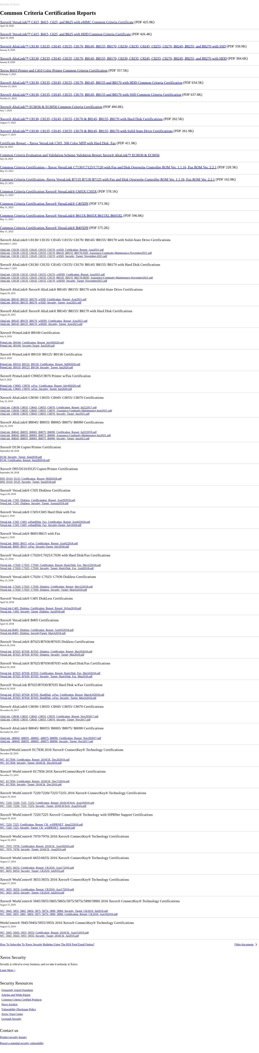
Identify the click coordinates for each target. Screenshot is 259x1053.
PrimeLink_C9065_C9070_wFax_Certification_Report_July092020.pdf (40, 385)
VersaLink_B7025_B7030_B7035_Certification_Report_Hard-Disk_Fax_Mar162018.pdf (50, 673)
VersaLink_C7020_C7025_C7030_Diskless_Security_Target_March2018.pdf (43, 589)
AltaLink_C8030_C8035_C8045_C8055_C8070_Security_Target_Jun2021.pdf (44, 413)
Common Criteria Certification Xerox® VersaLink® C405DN (44, 203)
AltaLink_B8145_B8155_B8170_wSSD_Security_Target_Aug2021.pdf (40, 302)
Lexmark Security (11, 1018)
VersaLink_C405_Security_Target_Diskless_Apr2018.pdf (32, 611)
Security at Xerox (10, 4)
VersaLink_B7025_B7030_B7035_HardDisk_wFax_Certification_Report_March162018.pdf (52, 694)
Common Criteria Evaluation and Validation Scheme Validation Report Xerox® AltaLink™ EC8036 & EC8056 (79, 155)
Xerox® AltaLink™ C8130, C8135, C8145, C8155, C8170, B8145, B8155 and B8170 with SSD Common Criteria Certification (90, 94)
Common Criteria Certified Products (21, 999)
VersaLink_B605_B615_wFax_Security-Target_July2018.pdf (34, 546)
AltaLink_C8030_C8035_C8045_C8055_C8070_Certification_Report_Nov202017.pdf (49, 716)
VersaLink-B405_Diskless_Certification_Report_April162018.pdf (36, 630)
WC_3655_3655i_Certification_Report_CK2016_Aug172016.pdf (37, 889)
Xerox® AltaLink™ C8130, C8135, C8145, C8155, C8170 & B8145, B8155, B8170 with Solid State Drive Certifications (86, 131)
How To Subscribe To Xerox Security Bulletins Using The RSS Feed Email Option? (47, 944)
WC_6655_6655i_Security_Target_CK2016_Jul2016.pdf (32, 870)
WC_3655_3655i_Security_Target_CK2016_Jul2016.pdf (32, 892)
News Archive (9, 1004)
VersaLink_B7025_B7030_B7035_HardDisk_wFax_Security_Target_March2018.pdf (48, 697)
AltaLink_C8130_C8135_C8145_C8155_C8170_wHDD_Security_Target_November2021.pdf (53, 280)
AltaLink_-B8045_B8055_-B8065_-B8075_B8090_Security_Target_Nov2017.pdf (46, 741)
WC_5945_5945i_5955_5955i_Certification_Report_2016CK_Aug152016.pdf (44, 932)
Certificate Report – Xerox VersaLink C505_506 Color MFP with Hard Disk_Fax (58, 143)
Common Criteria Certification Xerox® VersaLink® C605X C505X (48, 191)
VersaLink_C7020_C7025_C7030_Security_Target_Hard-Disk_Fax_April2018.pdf (47, 568)
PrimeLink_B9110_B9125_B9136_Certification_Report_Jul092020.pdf (40, 364)
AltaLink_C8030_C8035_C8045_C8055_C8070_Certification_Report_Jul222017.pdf (48, 407)
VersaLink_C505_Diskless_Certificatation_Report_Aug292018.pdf (37, 500)
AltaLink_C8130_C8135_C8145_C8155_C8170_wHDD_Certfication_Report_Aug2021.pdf (52, 274)
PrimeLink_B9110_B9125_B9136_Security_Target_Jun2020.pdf (36, 367)
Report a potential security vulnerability (22, 1043)
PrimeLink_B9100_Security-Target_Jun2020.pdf (27, 345)
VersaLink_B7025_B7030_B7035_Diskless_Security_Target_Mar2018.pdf (42, 654)
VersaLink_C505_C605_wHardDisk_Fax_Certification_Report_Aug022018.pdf (45, 521)
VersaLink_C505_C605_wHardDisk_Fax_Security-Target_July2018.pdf (40, 525)
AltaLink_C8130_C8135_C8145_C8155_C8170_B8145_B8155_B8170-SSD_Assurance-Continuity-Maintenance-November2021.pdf (76, 252)
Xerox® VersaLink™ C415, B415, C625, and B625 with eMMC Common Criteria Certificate (67, 22)
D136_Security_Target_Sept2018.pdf (21, 457)
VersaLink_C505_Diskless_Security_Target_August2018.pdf (34, 503)
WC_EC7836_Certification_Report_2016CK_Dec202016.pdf (34, 759)
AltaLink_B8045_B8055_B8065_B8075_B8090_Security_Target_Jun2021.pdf (44, 438)
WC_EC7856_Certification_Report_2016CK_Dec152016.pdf (34, 781)
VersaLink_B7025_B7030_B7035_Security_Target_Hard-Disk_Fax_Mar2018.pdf (46, 676)
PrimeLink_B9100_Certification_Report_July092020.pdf (32, 342)
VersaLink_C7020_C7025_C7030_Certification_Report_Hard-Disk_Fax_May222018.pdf (50, 565)
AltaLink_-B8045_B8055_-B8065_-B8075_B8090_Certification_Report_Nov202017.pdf (50, 738)
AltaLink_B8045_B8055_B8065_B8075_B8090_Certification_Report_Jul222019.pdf (48, 432)
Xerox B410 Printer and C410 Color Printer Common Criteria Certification (53, 70)
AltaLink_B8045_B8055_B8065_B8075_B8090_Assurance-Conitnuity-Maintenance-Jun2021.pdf (55, 435)
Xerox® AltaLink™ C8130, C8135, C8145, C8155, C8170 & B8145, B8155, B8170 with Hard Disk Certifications (81, 119)
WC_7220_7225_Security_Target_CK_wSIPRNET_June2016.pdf (37, 827)
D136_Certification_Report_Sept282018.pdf (25, 460)
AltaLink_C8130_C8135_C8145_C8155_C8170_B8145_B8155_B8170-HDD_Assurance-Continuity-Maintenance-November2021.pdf (76, 277)
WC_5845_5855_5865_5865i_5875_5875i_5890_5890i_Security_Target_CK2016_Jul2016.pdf (54, 910)
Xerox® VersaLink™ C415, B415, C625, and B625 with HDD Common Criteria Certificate (65, 34)
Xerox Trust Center (12, 1014)
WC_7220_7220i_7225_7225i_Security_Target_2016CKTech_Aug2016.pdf (43, 806)
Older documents (244, 944)
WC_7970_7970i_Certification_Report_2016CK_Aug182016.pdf (37, 846)
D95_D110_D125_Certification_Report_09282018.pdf (30, 478)
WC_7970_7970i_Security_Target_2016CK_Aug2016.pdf (33, 849)
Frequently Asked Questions (17, 990)
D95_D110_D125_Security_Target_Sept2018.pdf (28, 481)
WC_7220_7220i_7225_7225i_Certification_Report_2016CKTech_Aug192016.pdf (47, 802)
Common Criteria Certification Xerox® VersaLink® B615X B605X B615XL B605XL (61, 215)
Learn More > (8, 970)
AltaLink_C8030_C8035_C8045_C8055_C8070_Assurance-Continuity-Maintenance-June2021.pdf (56, 410)
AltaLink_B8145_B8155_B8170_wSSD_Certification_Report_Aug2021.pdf (43, 299)
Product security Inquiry (13, 1037)
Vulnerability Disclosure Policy (18, 1009)
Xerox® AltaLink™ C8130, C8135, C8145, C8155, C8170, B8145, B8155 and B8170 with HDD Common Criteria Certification (91, 82)
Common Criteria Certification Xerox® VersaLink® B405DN (44, 228)
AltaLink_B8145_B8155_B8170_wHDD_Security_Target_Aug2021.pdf (41, 324)
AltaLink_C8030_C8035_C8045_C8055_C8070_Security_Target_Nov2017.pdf (45, 719)
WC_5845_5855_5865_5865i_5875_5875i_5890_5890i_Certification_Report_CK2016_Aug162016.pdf (59, 914)
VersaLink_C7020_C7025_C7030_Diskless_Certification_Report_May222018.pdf (46, 586)
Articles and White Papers (15, 994)
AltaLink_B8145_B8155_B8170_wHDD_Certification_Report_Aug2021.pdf (43, 320)
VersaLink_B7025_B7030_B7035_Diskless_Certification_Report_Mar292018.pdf (46, 651)
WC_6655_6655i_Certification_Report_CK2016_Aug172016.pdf (37, 867)
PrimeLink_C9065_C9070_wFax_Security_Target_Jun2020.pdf (36, 388)
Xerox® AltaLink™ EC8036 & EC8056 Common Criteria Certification (51, 107)
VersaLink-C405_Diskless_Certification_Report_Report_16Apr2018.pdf (40, 608)
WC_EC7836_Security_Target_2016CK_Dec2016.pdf (30, 762)
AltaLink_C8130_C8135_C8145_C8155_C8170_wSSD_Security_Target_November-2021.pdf (53, 256)
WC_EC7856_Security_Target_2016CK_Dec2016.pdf (30, 784)
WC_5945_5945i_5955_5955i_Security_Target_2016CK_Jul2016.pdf (39, 935)
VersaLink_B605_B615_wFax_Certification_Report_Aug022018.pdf (39, 543)
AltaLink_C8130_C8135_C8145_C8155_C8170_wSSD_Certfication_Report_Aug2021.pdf (52, 249)
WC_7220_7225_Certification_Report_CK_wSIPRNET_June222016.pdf (41, 824)
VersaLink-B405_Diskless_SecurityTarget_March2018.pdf (33, 633)
